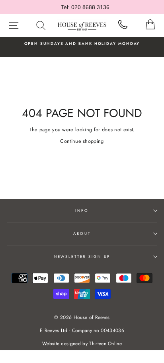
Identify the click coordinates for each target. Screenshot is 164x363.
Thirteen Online (105, 343)
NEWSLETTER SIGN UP (82, 256)
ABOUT (81, 233)
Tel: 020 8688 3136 (85, 7)
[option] (82, 43)
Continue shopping (81, 141)
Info (81, 210)
